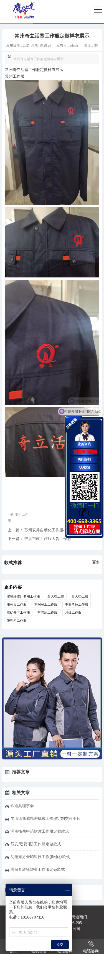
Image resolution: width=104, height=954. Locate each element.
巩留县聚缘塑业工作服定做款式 (38, 870)
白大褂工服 (80, 596)
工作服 (34, 70)
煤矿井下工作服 (18, 612)
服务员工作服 (17, 604)
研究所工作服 (17, 621)
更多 (96, 562)
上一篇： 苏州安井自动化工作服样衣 (39, 530)
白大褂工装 (55, 596)
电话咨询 (91, 951)
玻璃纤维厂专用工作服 (23, 596)
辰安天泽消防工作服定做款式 (36, 844)
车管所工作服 (47, 612)
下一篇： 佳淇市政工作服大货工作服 (39, 539)
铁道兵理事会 (22, 806)
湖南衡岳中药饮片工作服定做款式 (40, 831)
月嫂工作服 (73, 612)
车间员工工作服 (45, 604)
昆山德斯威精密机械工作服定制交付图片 (45, 819)
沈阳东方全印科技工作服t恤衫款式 (40, 857)
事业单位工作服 (76, 604)
